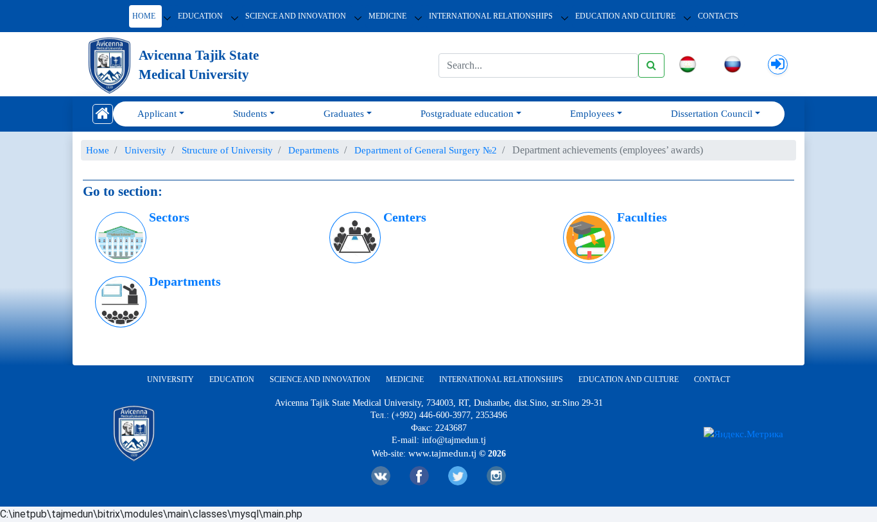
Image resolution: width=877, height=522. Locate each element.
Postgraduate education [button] (467, 114)
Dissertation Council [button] (711, 114)
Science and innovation (295, 16)
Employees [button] (592, 114)
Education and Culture (625, 16)
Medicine (387, 16)
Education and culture (628, 379)
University (170, 379)
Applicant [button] (157, 114)
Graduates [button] (344, 114)
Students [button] (250, 114)
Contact (712, 379)
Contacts (718, 16)
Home (143, 16)
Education (200, 16)
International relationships (491, 16)
